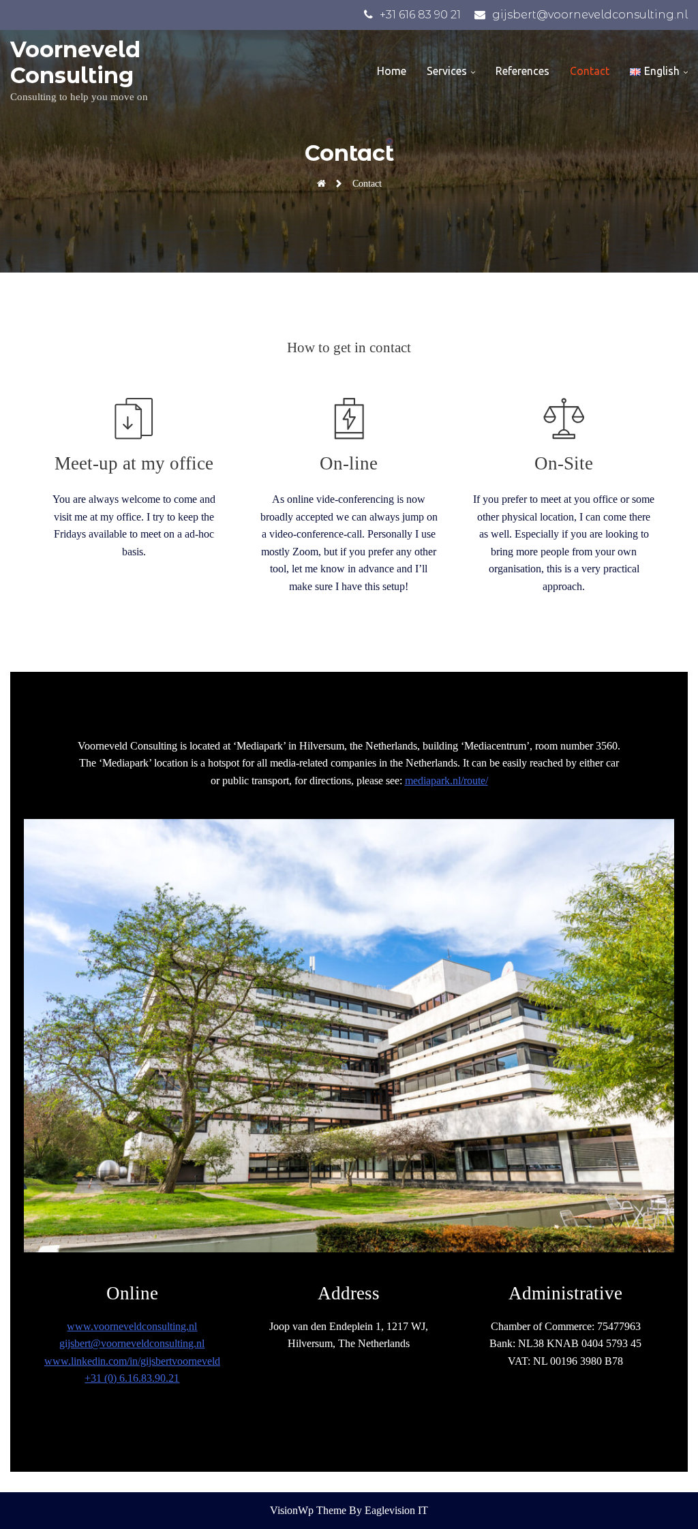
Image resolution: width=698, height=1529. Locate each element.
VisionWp (293, 1510)
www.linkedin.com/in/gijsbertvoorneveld (132, 1361)
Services (447, 71)
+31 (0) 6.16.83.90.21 (132, 1378)
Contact (589, 71)
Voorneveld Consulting (75, 62)
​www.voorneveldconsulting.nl (132, 1326)
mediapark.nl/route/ (446, 780)
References (522, 71)
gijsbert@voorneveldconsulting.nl (131, 1343)
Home (391, 71)
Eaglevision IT (396, 1510)
